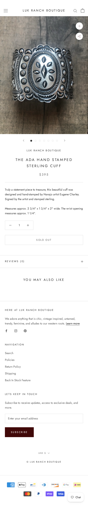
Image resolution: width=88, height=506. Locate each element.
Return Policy (13, 367)
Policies (10, 360)
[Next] (64, 140)
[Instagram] (15, 330)
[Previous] (23, 140)
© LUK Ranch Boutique (44, 461)
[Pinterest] (25, 330)
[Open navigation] (6, 10)
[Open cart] (82, 10)
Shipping (10, 373)
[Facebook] (6, 330)
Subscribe (19, 432)
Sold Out (44, 240)
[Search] (75, 10)
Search (9, 353)
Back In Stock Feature (17, 380)
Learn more (73, 323)
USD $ (42, 453)
